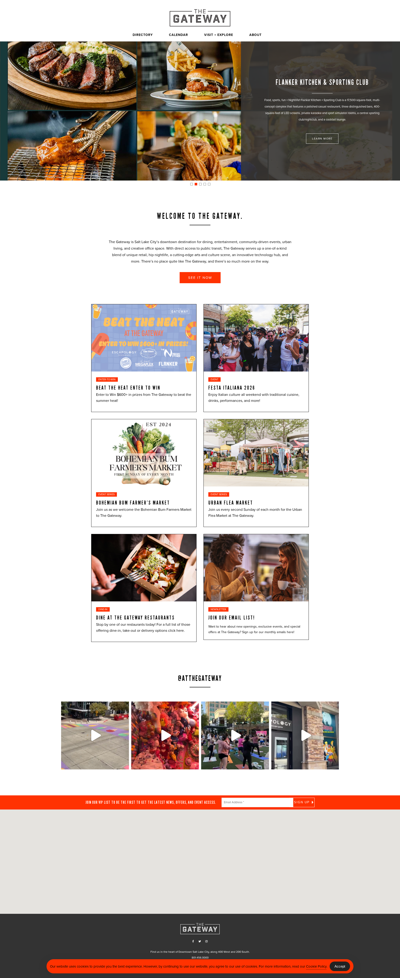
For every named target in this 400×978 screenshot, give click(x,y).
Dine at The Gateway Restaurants (135, 617)
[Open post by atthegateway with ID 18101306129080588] (305, 735)
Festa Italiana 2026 (231, 387)
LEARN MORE (322, 138)
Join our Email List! (231, 617)
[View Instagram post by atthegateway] (124, 763)
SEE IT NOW (200, 278)
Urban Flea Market (230, 502)
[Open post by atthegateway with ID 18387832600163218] (95, 735)
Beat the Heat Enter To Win (128, 387)
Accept (339, 966)
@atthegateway (200, 678)
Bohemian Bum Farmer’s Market (133, 502)
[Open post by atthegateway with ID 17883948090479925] (235, 735)
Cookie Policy (316, 966)
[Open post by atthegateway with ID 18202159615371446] (165, 735)
